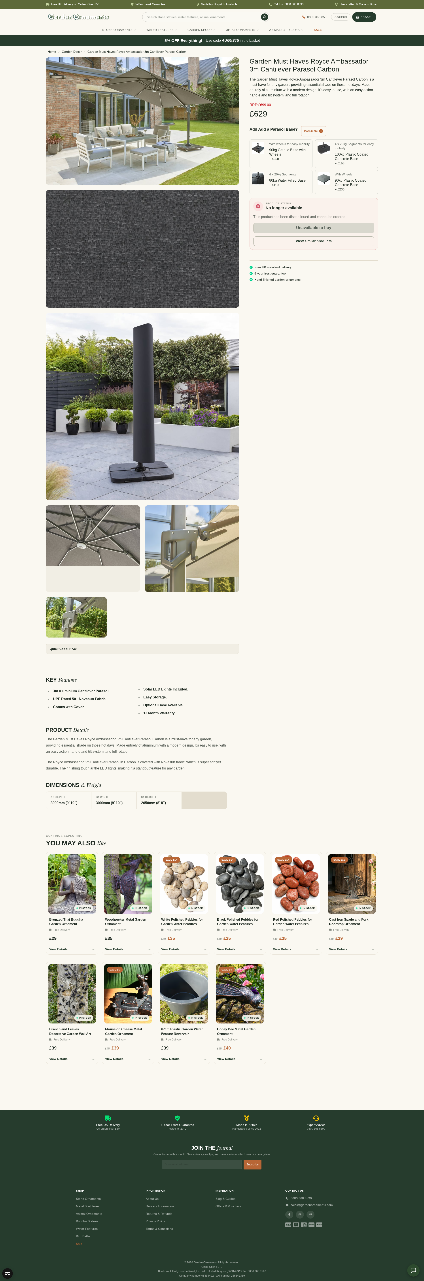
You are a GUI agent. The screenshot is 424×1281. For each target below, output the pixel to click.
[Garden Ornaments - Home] (79, 17)
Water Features (87, 1228)
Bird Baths (83, 1236)
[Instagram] (300, 1215)
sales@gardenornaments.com (312, 1205)
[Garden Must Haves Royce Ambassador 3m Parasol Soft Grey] (93, 548)
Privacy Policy (155, 1221)
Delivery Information (160, 1206)
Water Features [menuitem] (160, 30)
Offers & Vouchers (228, 1206)
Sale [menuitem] (318, 30)
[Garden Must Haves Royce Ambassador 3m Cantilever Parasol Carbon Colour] (142, 249)
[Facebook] (289, 1215)
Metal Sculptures (87, 1206)
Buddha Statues (87, 1221)
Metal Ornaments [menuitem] (240, 30)
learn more (311, 131)
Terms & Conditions (159, 1228)
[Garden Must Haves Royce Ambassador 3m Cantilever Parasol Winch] (76, 617)
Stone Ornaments (88, 1198)
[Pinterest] (310, 1215)
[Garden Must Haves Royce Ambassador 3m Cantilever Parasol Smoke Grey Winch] (192, 548)
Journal (341, 17)
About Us (152, 1198)
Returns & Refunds (159, 1213)
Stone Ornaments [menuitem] (117, 30)
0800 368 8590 (301, 1198)
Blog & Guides (225, 1198)
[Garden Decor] (142, 121)
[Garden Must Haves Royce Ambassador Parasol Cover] (142, 406)
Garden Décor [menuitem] (199, 30)
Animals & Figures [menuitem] (284, 30)
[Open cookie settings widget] (7, 1273)
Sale (79, 1243)
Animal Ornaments (89, 1213)
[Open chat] (413, 1270)
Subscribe (252, 1164)
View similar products (314, 241)
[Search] (264, 17)
